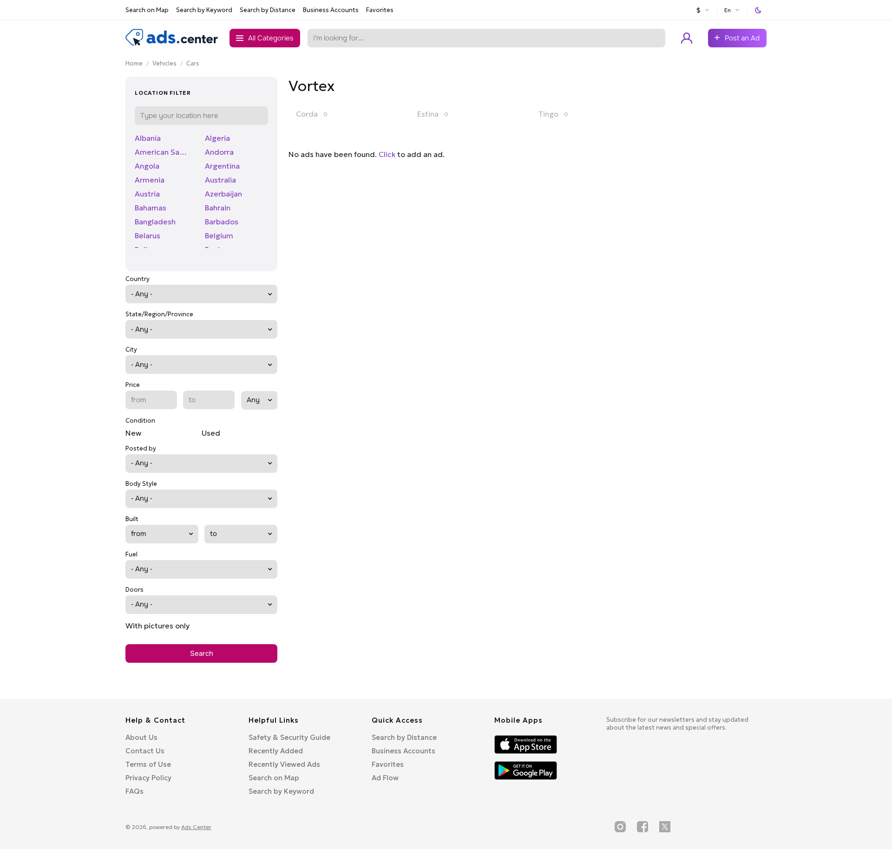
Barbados (221, 221)
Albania (148, 138)
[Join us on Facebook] (642, 826)
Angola (147, 165)
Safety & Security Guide (289, 737)
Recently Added (276, 750)
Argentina (222, 165)
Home (134, 63)
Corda (307, 113)
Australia (220, 179)
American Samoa (164, 152)
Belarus (147, 235)
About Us (141, 737)
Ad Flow (385, 777)
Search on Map (147, 10)
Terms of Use (148, 764)
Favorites (380, 10)
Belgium (219, 235)
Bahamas (150, 207)
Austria (147, 193)
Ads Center (196, 826)
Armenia (149, 179)
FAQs (134, 791)
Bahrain (217, 207)
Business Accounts (331, 10)
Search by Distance (267, 10)
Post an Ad (742, 38)
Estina (428, 113)
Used (211, 433)
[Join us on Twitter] (664, 826)
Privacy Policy (148, 777)
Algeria (217, 138)
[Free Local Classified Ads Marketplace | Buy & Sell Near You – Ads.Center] (171, 43)
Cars (192, 63)
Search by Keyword (204, 10)
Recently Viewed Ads (284, 764)
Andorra (219, 152)
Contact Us (144, 750)
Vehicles (164, 63)
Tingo (548, 113)
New (133, 433)
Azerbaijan (223, 193)
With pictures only (157, 625)
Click (387, 154)
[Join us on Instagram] (620, 826)
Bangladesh (155, 221)
